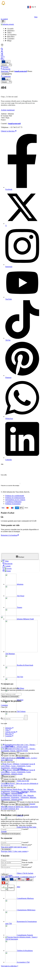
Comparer (4, 705)
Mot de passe (27, 845)
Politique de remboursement (15, 498)
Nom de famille (27, 862)
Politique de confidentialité (14, 496)
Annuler (4, 831)
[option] (5, 879)
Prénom (24, 860)
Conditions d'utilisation (13, 502)
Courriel (25, 829)
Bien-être (8, 734)
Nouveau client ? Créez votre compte (14, 851)
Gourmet (8, 736)
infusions (8, 728)
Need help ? (5, 71)
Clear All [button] (4, 707)
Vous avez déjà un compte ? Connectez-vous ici (18, 877)
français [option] (4, 888)
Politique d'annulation (13, 504)
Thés (7, 730)
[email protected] (20, 71)
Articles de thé (10, 732)
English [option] (11, 888)
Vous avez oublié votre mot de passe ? (14, 847)
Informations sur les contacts (15, 500)
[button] (28, 753)
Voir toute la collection (9, 966)
